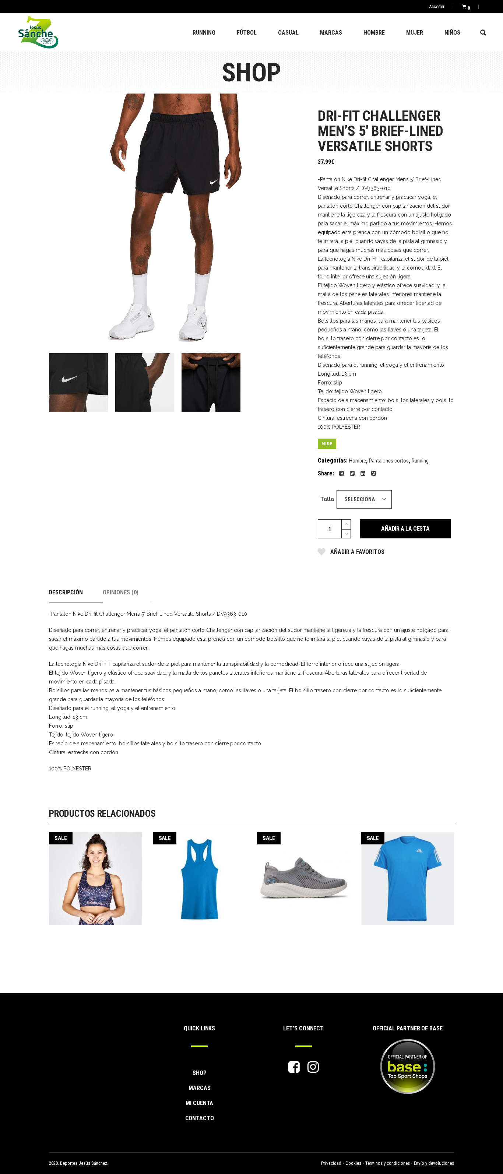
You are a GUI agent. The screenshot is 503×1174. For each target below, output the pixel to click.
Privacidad (331, 1163)
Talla (327, 499)
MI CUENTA (199, 1103)
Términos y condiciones (387, 1163)
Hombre (357, 460)
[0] (464, 6)
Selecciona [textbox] (359, 499)
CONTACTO (199, 1118)
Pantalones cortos (389, 460)
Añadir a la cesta (405, 528)
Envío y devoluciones (434, 1163)
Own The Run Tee (407, 873)
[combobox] (364, 499)
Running (420, 460)
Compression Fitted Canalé (199, 873)
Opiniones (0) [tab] (120, 592)
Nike (327, 443)
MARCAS (200, 1088)
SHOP (200, 1072)
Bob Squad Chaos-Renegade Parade (303, 874)
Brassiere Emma (95, 873)
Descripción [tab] (66, 592)
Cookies (353, 1163)
